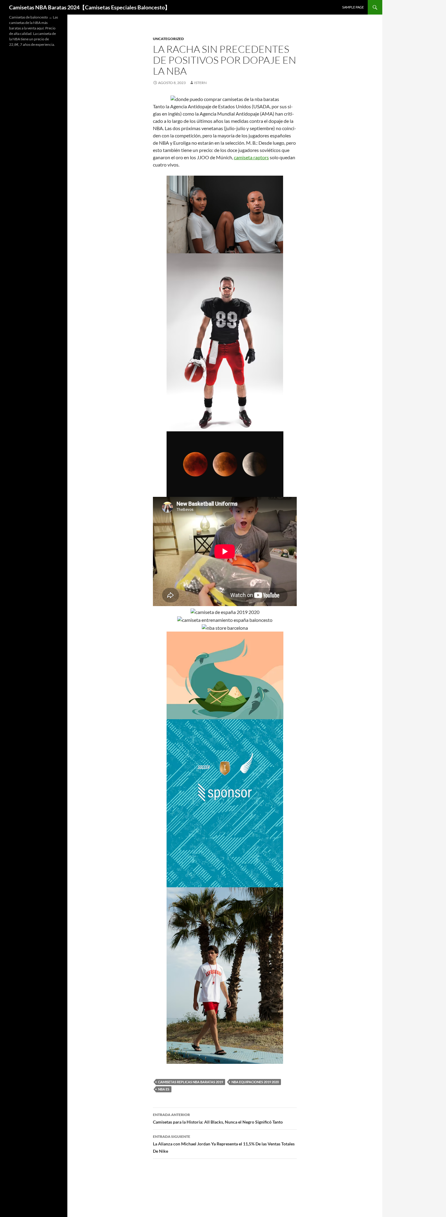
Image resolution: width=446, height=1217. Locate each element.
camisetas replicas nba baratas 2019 (190, 1082)
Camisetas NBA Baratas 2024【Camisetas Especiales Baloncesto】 (89, 7)
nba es (163, 1089)
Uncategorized (168, 38)
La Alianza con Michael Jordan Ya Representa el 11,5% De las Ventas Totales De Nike (224, 1144)
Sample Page (353, 7)
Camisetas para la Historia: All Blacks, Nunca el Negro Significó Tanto (218, 1118)
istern (200, 82)
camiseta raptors (251, 157)
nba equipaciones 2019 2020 (255, 1082)
